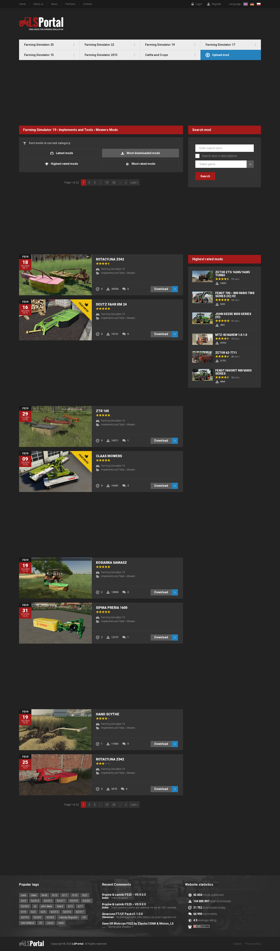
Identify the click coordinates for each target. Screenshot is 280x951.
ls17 (80, 906)
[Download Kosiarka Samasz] (55, 578)
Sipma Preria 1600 (111, 608)
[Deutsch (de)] (252, 4)
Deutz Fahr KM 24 (111, 304)
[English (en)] (245, 4)
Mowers (102, 130)
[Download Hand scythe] (55, 729)
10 (106, 182)
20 (113, 182)
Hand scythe (107, 714)
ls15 (70, 906)
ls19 (23, 911)
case (23, 895)
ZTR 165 (102, 411)
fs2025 (25, 906)
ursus (50, 922)
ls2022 (37, 917)
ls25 (43, 911)
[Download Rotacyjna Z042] (55, 274)
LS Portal (41, 23)
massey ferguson (68, 917)
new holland (27, 922)
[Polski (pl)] (258, 4)
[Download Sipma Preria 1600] (55, 623)
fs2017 (61, 900)
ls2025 (50, 917)
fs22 (84, 895)
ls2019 (25, 917)
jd (35, 906)
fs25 (23, 900)
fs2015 (48, 900)
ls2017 (80, 911)
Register (216, 4)
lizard (60, 906)
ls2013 (54, 911)
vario (61, 922)
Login (199, 4)
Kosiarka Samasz (111, 563)
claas (33, 895)
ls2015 (67, 911)
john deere (46, 906)
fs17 (64, 895)
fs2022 (87, 900)
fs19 (74, 895)
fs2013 (35, 900)
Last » (134, 182)
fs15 (54, 895)
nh (40, 922)
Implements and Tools (76, 130)
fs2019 (74, 900)
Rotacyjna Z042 (110, 259)
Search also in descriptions (219, 156)
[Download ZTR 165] (55, 426)
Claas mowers (109, 456)
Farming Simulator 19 (39, 130)
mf (84, 917)
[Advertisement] (140, 93)
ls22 (33, 911)
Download (161, 289)
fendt (44, 895)
